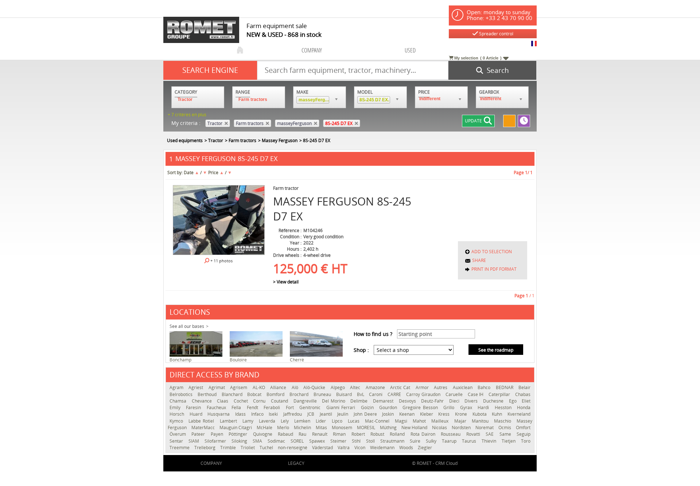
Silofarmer (216, 441)
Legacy (296, 463)
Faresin (194, 407)
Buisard (344, 394)
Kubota (480, 414)
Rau (303, 434)
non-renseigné (293, 447)
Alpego (338, 387)
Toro (525, 441)
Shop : (361, 349)
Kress (444, 414)
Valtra (344, 447)
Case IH (476, 394)
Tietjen (509, 441)
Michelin (303, 427)
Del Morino (334, 401)
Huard (197, 414)
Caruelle (455, 394)
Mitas (322, 427)
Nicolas (440, 427)
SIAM (194, 441)
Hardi (484, 407)
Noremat (485, 427)
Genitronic (310, 407)
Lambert (229, 421)
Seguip (523, 434)
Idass (241, 414)
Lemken (303, 421)
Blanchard (233, 394)
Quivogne (263, 434)
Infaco (258, 414)
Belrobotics (182, 394)
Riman (340, 434)
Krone (462, 414)
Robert (359, 434)
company (312, 50)
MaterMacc (203, 427)
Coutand (280, 401)
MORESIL (366, 427)
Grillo (449, 407)
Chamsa (179, 401)
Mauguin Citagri (236, 427)
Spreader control (495, 34)
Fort (291, 407)
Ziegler (425, 447)
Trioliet (248, 447)
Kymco (177, 421)
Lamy (248, 421)
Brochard (299, 394)
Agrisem (239, 387)
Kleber (427, 414)
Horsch (178, 414)
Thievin (490, 441)
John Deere (366, 414)
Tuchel (267, 447)
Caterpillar (500, 394)
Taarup (450, 441)
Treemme (180, 447)
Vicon (360, 447)
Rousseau (451, 434)
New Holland (414, 427)
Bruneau (323, 394)
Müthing (389, 427)
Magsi (402, 421)
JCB (311, 414)
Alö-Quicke (315, 387)
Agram (177, 387)
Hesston (504, 407)
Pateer (199, 434)
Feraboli (273, 407)
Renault (320, 434)
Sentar (177, 441)
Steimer (339, 441)
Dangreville (306, 401)
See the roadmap (495, 350)
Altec (356, 387)
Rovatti (474, 434)
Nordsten (462, 427)
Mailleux (440, 421)
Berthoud (208, 394)
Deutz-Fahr (433, 401)
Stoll (371, 441)
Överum (179, 434)
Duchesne (494, 401)
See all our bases (187, 326)
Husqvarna (219, 414)
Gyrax (467, 407)
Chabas (522, 394)
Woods (406, 447)
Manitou (481, 421)
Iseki (274, 414)
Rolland (398, 434)
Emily (176, 407)
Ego (513, 401)
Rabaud (286, 434)
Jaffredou (293, 414)
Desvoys (408, 401)
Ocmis (505, 427)
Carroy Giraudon (424, 394)
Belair (524, 387)
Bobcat (255, 394)
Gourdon (389, 407)
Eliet (526, 401)
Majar (461, 421)
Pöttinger (239, 434)
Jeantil (327, 414)
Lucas (354, 421)
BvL (361, 394)
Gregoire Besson (421, 407)
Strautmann (393, 441)
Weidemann (383, 447)
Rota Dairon (424, 434)
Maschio (503, 421)
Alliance (279, 387)
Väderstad (323, 447)
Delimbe (359, 401)
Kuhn (498, 414)
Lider (322, 421)
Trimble (228, 447)
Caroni (376, 394)
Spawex (318, 441)
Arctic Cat (401, 387)
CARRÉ (395, 394)
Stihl (357, 441)
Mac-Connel (378, 421)
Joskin (389, 414)
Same (506, 434)
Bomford (276, 394)
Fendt (253, 407)
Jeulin (343, 414)
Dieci (455, 401)
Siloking (240, 441)
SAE (490, 434)
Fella (237, 407)
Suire (416, 441)
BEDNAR (505, 387)
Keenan (407, 414)
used (410, 50)
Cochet (242, 401)
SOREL (298, 441)
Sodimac (277, 441)
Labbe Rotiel (202, 421)
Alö (296, 387)
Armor (423, 387)
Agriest (196, 387)
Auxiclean (463, 387)
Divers (471, 401)
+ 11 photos (221, 260)
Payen (218, 434)
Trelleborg (205, 447)
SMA (258, 441)
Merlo (283, 427)
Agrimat (217, 387)
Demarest (384, 401)
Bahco (485, 387)
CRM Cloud (446, 463)
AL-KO (260, 387)
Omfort (523, 427)
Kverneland (519, 414)
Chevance (203, 401)
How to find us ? (373, 333)
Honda (523, 407)
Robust (378, 434)
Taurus (470, 441)
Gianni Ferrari (341, 407)
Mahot (420, 421)
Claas (223, 401)
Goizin (368, 407)
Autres (441, 387)
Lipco (338, 421)
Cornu (260, 401)
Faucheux (217, 407)
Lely (286, 421)
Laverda (268, 421)
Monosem (342, 427)
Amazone (376, 387)
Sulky (432, 441)
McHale (265, 427)
